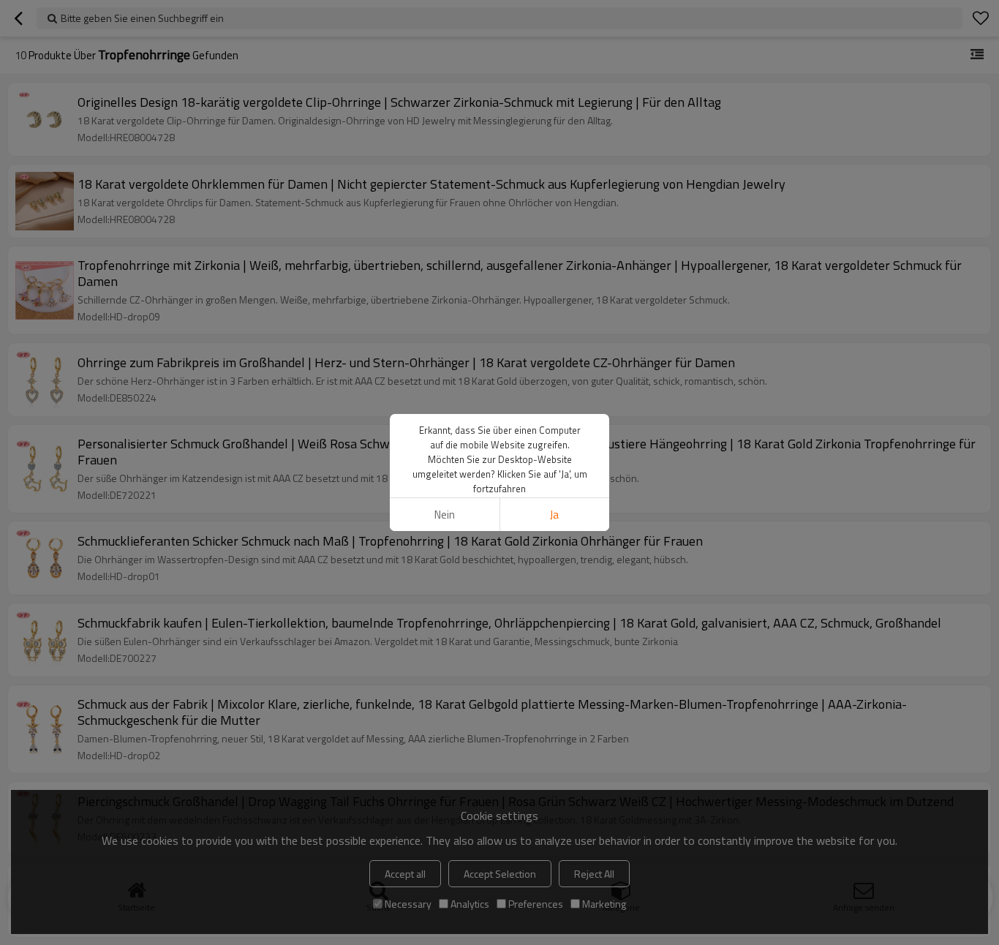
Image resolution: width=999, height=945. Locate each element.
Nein (444, 514)
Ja (554, 514)
